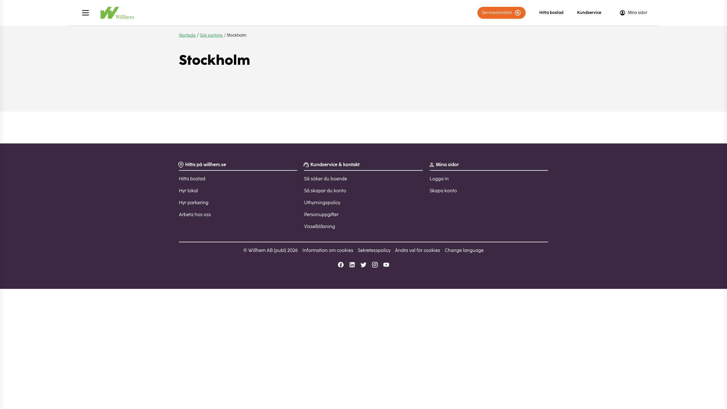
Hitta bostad (551, 12)
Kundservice (589, 12)
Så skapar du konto (325, 190)
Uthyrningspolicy (322, 202)
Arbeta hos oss (195, 214)
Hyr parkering (193, 202)
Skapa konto (443, 190)
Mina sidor (637, 12)
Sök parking (211, 35)
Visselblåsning (319, 226)
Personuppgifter (321, 214)
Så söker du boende (325, 178)
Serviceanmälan (497, 12)
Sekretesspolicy (374, 250)
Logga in (439, 178)
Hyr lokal (188, 190)
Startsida (187, 35)
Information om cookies (327, 250)
